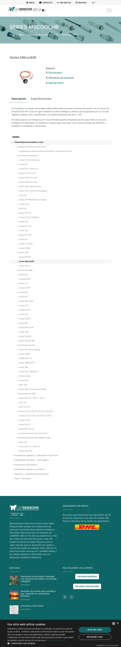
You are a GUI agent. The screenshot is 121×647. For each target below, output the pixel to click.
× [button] (118, 623)
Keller (21, 34)
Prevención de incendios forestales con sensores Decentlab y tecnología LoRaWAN (39, 579)
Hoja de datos (55, 72)
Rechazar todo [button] (95, 637)
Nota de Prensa (55, 82)
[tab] (19, 99)
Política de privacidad (56, 640)
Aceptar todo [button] (95, 629)
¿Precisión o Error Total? (32, 606)
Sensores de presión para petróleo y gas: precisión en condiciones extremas (38, 593)
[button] (41, 643)
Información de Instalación (61, 77)
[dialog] (60, 633)
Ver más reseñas (87, 576)
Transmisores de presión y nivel (43, 34)
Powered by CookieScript (108, 645)
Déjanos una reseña (87, 586)
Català (96, 15)
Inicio (12, 34)
